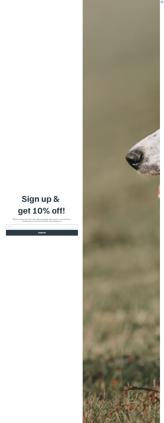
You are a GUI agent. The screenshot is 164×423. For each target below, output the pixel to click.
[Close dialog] (162, 2)
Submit (42, 232)
